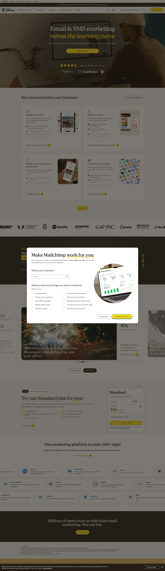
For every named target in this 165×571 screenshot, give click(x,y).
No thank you (104, 316)
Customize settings (151, 567)
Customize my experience (122, 316)
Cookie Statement (47, 568)
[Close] (133, 252)
